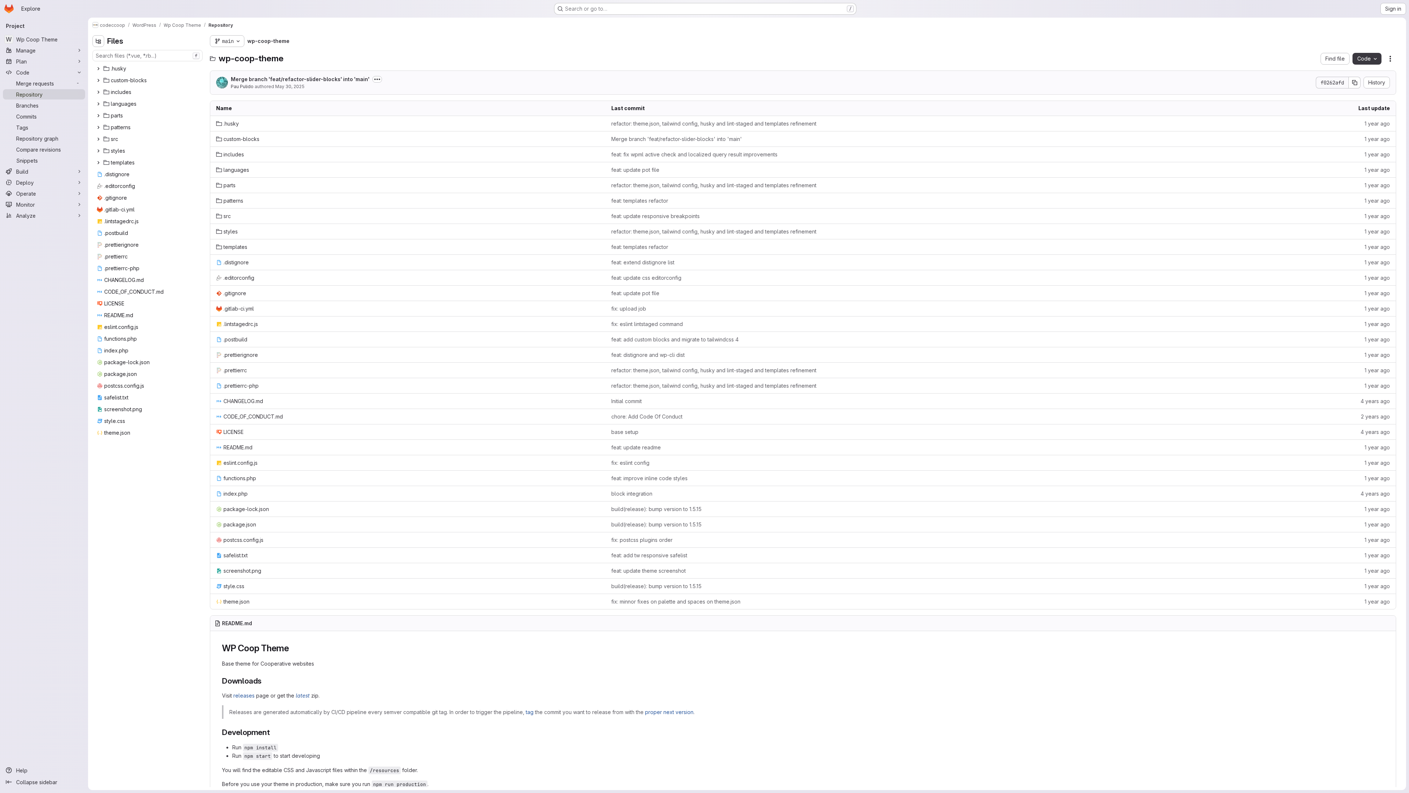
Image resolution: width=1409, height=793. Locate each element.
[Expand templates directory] (98, 162)
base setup (624, 432)
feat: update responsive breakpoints (655, 216)
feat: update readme (636, 447)
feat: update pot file (635, 170)
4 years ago (1375, 401)
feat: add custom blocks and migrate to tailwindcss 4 (675, 339)
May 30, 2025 (290, 86)
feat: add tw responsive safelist (649, 555)
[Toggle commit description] (377, 79)
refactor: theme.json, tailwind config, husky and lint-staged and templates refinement (713, 123)
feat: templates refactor (639, 201)
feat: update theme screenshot (648, 571)
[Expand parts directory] (98, 115)
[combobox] (147, 55)
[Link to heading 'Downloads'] (266, 680)
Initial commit (626, 401)
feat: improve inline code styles (649, 478)
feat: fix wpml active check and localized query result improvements (694, 154)
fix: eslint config (630, 463)
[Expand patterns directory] (98, 127)
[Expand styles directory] (98, 150)
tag (530, 712)
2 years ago (1375, 416)
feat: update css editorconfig (646, 278)
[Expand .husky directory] (98, 68)
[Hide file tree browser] (98, 41)
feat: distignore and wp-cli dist (648, 355)
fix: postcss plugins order (642, 540)
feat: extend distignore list (642, 262)
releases (244, 695)
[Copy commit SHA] (1355, 82)
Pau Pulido (242, 86)
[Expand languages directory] (98, 103)
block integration (631, 493)
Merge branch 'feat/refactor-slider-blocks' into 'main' (300, 79)
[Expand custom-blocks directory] (98, 80)
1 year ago (1377, 123)
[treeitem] (148, 69)
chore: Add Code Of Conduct (646, 416)
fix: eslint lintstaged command (647, 324)
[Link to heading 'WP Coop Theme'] (294, 648)
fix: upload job (628, 308)
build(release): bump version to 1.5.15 (656, 509)
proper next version (669, 712)
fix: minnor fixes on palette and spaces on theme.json (675, 601)
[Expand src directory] (98, 139)
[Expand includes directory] (98, 92)
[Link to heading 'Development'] (274, 732)
